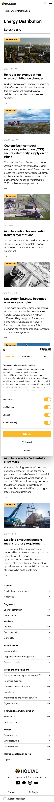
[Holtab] (9, 3)
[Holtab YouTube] (36, 783)
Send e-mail (21, 777)
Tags (6, 10)
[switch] (47, 407)
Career (8, 585)
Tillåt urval (27, 442)
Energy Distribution (20, 10)
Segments (9, 604)
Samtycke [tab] (9, 356)
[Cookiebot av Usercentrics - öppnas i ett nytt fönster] (40, 349)
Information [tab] (27, 356)
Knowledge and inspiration (19, 710)
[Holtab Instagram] (30, 783)
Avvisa (27, 450)
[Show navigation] (50, 3)
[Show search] (45, 3)
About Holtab (11, 645)
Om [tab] (44, 356)
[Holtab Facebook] (24, 783)
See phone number (37, 777)
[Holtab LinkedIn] (18, 783)
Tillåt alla (27, 434)
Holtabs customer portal (18, 753)
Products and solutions (16, 669)
